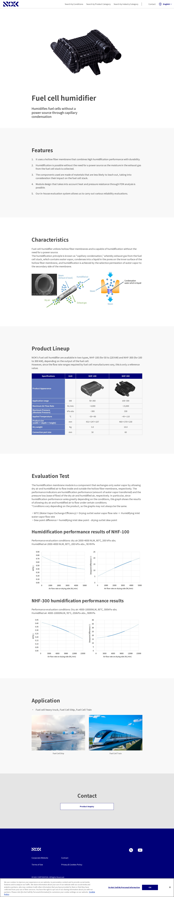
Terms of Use (37, 864)
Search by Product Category (98, 4)
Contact (152, 4)
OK (150, 887)
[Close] (170, 887)
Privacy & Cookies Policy (71, 864)
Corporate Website (40, 857)
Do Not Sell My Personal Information (124, 887)
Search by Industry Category (126, 4)
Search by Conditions (74, 4)
